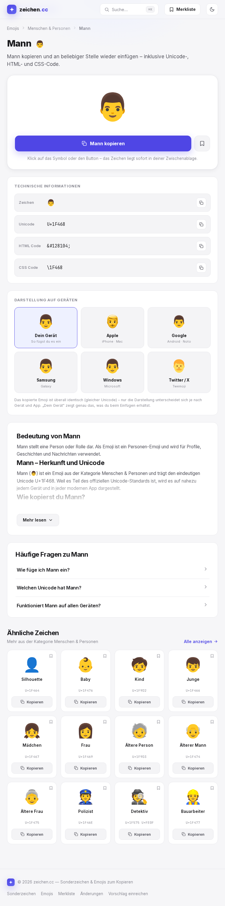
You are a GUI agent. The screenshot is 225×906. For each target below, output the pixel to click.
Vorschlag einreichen (128, 893)
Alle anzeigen (198, 641)
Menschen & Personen (49, 28)
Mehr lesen (34, 519)
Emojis (13, 28)
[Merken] (202, 143)
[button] (112, 570)
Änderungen (91, 893)
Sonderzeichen (21, 893)
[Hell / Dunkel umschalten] (212, 9)
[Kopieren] (201, 203)
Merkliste (66, 893)
